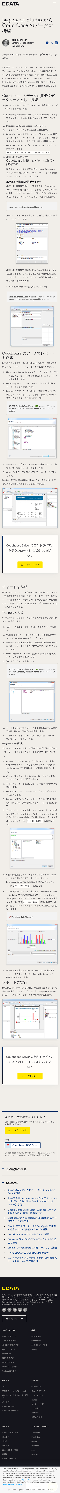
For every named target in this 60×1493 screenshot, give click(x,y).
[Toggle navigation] (53, 4)
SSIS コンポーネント (39, 1345)
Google (34, 1441)
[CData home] (12, 4)
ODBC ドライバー (9, 1336)
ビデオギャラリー (9, 1459)
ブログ (4, 1441)
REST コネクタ (8, 1358)
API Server (6, 1353)
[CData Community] (25, 1310)
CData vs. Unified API (11, 1411)
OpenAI (34, 1454)
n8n (33, 1450)
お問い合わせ (11, 1318)
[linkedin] (4, 1310)
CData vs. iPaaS (8, 1406)
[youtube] (15, 1310)
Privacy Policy (27, 1480)
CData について (37, 1387)
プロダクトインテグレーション (14, 1391)
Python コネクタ (8, 1349)
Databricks (35, 1437)
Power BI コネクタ (9, 1367)
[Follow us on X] (51, 42)
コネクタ (5, 1387)
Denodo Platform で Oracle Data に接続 (29, 1234)
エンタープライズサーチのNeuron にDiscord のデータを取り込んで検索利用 (32, 1259)
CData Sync (36, 1336)
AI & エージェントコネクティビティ (15, 1396)
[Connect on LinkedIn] (56, 42)
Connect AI (36, 1341)
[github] (20, 1310)
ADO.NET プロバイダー (11, 1345)
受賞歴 (34, 1400)
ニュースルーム (37, 1395)
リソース (5, 1446)
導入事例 (5, 1437)
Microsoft (35, 1446)
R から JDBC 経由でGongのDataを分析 (28, 1252)
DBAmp (34, 1349)
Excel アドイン (8, 1362)
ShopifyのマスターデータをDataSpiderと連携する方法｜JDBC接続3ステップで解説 (32, 1228)
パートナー (6, 1402)
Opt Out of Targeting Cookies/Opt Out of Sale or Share (30, 1489)
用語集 (4, 1454)
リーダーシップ (37, 1404)
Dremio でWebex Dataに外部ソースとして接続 (32, 1247)
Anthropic (35, 1432)
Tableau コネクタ (9, 1371)
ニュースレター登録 (10, 1450)
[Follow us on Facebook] (47, 42)
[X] (9, 1310)
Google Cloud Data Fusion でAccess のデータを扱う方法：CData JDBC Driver (32, 1211)
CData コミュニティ (10, 1432)
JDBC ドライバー (9, 1341)
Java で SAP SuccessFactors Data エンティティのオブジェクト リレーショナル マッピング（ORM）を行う (33, 1201)
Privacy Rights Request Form (14, 1484)
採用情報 (34, 1413)
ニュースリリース (38, 1391)
